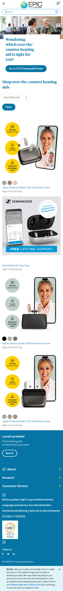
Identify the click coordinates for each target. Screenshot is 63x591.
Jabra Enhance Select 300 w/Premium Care (26, 421)
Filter (9, 107)
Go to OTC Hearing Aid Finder (26, 68)
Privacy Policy (16, 584)
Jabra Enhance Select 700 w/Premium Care (26, 187)
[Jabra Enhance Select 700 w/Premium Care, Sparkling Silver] (5, 184)
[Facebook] (3, 554)
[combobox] (31, 11)
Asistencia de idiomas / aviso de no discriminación (31, 510)
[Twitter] (8, 554)
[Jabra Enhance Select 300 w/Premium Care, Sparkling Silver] (5, 418)
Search (10, 453)
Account (8, 478)
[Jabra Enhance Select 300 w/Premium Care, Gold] (15, 418)
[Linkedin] (14, 554)
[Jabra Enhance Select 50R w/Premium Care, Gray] (10, 340)
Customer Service (15, 486)
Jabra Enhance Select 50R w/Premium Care (26, 343)
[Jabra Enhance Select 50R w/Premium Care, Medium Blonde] (15, 340)
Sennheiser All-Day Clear (15, 265)
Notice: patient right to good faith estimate (27, 499)
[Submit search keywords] (56, 11)
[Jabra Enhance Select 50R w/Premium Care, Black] (5, 340)
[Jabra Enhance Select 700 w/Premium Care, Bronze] (10, 184)
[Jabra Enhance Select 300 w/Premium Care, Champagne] (10, 418)
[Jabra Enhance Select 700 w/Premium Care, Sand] (15, 184)
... (19, 182)
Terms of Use (34, 584)
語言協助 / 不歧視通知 (13, 516)
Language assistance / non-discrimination (26, 505)
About (11, 469)
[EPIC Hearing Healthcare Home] (31, 4)
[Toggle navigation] (3, 3)
